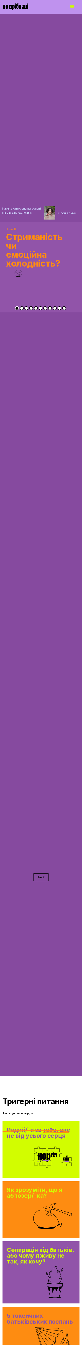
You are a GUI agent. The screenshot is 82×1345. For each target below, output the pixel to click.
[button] (72, 7)
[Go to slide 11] (64, 308)
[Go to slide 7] (45, 308)
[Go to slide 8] (50, 308)
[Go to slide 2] (22, 308)
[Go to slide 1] (17, 308)
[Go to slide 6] (41, 308)
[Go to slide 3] (26, 308)
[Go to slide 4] (31, 308)
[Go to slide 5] (36, 308)
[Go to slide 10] (60, 308)
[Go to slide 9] (55, 308)
